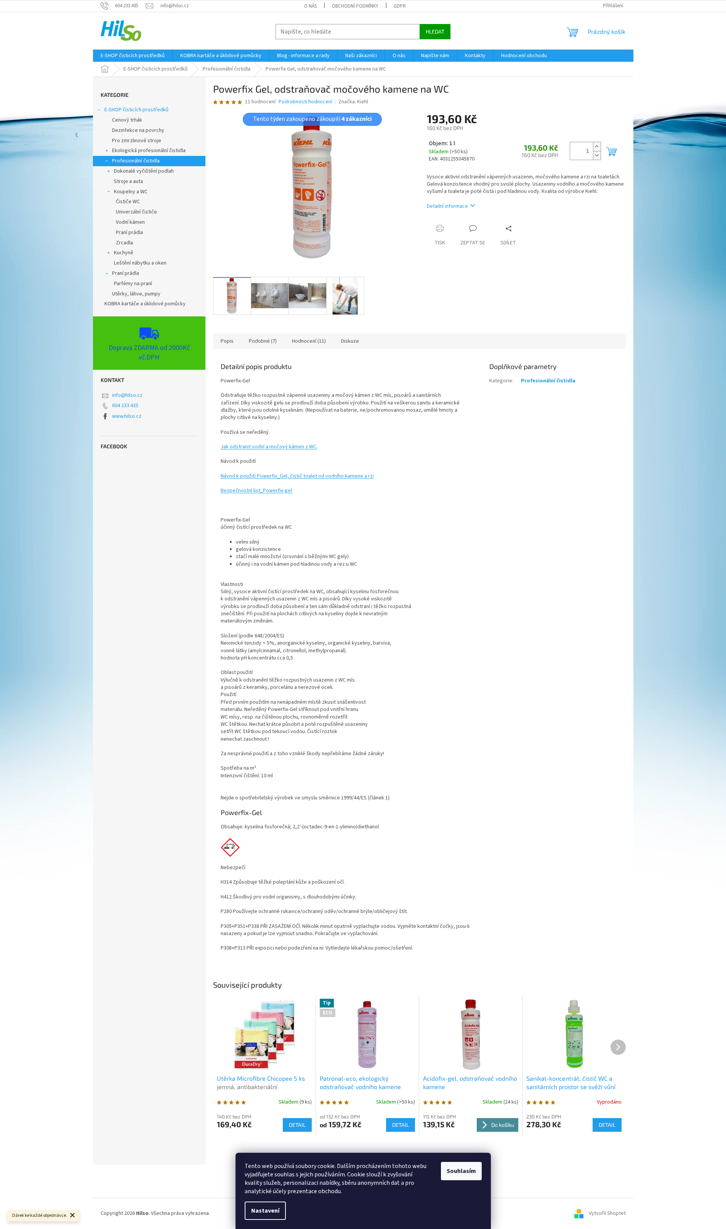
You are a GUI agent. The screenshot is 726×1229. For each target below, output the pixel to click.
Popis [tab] (227, 341)
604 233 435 (125, 405)
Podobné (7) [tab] (263, 341)
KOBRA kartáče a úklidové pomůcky (145, 304)
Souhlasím (461, 1171)
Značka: (353, 102)
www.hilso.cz (126, 416)
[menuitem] (132, 56)
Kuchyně (123, 253)
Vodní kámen (130, 222)
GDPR (400, 6)
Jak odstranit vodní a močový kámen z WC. (269, 447)
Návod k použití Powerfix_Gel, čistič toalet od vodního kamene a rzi (297, 476)
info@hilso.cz (127, 395)
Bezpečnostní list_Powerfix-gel (257, 490)
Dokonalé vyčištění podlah (144, 171)
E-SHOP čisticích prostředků (136, 110)
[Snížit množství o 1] (597, 155)
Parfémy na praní (133, 283)
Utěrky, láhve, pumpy (136, 294)
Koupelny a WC (130, 192)
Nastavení (265, 1211)
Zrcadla (124, 243)
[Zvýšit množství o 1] (597, 146)
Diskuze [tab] (350, 341)
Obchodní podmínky (355, 6)
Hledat (435, 31)
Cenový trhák (127, 120)
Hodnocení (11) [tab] (309, 341)
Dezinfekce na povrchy (138, 130)
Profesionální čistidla (136, 161)
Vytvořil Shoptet (607, 1213)
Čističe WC (128, 201)
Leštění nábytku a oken (140, 263)
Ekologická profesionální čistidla (149, 150)
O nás (310, 6)
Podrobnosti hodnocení (305, 102)
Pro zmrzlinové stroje (136, 140)
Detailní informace (447, 206)
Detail (297, 1125)
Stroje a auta (128, 181)
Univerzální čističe (136, 212)
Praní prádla (129, 232)
